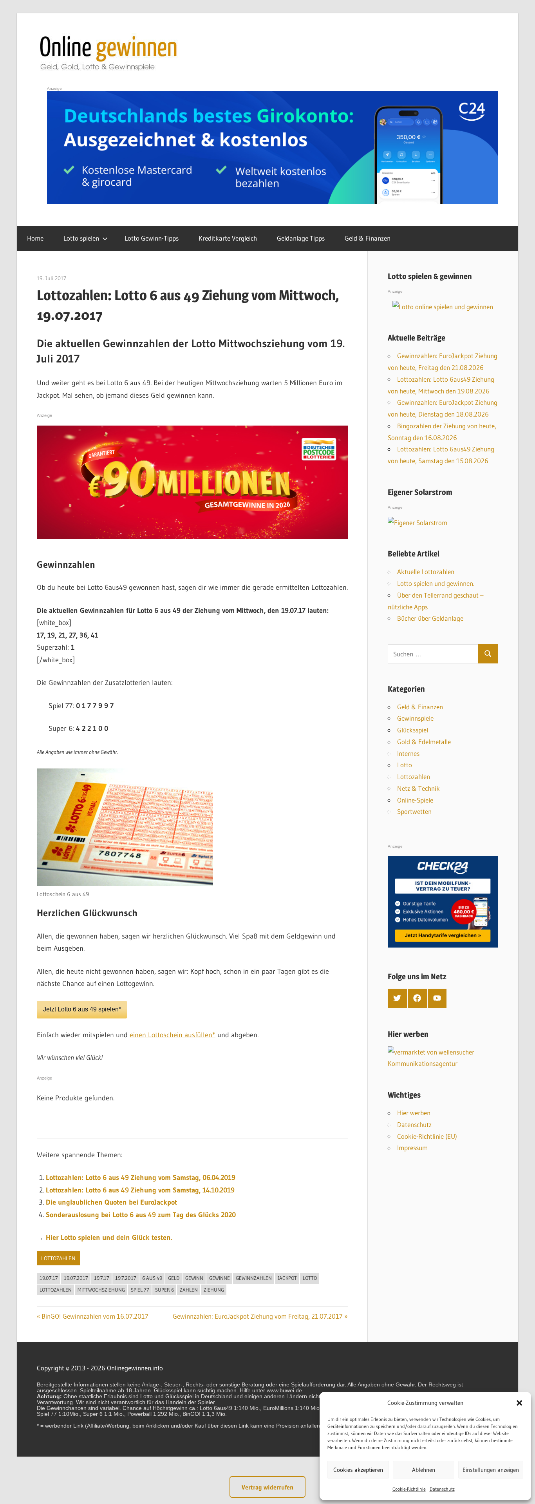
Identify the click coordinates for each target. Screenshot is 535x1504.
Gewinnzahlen (254, 1278)
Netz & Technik (418, 788)
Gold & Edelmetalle (424, 742)
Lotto (310, 1278)
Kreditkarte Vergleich (228, 238)
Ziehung (214, 1290)
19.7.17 (101, 1278)
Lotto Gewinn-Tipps (152, 238)
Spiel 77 (140, 1290)
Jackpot (287, 1278)
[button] (519, 1403)
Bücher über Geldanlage (430, 618)
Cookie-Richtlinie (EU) (427, 1136)
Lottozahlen (58, 1258)
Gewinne (219, 1278)
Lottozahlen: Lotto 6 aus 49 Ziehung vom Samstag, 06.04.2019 (140, 1177)
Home (35, 238)
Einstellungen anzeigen (491, 1469)
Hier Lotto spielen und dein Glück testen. (109, 1237)
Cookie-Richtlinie (409, 1489)
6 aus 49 (152, 1278)
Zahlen (189, 1290)
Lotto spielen (81, 238)
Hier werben (413, 1113)
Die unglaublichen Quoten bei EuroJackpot (111, 1202)
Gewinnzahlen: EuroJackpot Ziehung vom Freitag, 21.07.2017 (258, 1316)
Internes (408, 753)
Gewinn (194, 1278)
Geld (173, 1278)
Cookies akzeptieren (358, 1469)
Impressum (412, 1147)
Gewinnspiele (415, 718)
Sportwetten (414, 811)
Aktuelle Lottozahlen (425, 571)
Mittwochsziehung (101, 1290)
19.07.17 (49, 1278)
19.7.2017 (125, 1278)
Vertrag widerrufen (267, 1487)
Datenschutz (442, 1489)
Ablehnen (423, 1469)
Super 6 (164, 1290)
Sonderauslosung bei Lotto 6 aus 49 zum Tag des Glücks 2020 (141, 1214)
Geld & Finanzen (367, 238)
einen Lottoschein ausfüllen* (172, 1035)
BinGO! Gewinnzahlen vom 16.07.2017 (95, 1316)
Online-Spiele (415, 800)
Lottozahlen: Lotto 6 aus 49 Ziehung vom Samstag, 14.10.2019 (140, 1190)
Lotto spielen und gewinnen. (435, 583)
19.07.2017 (76, 1278)
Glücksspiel (412, 730)
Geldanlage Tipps (301, 238)
